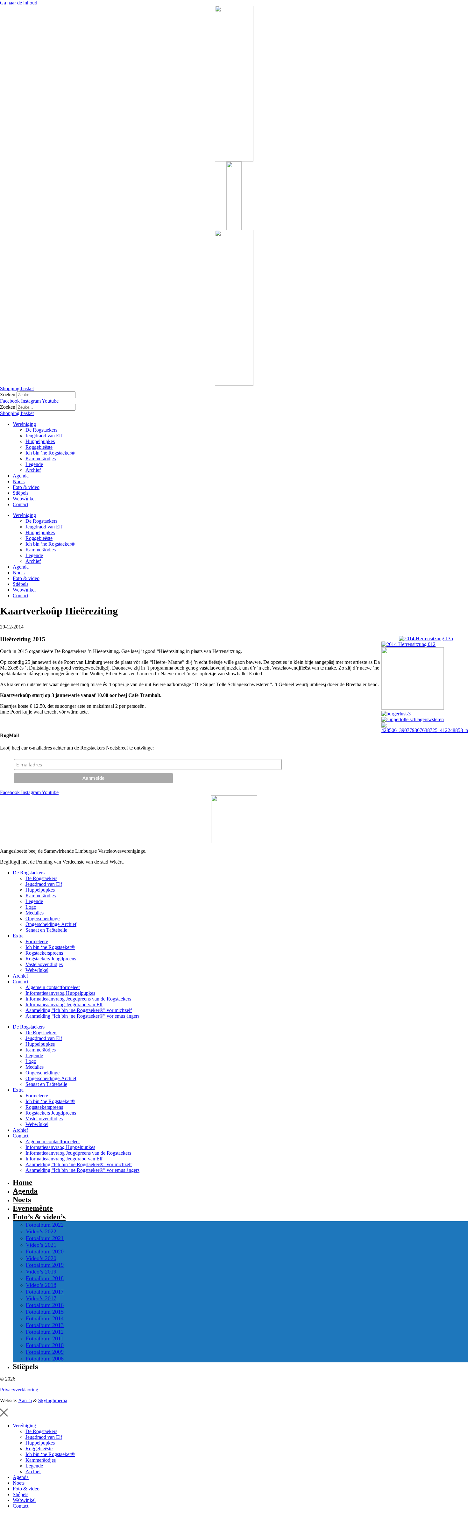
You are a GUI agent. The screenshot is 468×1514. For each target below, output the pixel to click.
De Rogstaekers (41, 430)
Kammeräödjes (40, 458)
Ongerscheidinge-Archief (50, 924)
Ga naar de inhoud (18, 2)
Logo (30, 907)
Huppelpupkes (40, 441)
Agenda (21, 475)
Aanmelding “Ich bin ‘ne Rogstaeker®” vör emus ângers (82, 1016)
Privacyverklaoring (19, 1389)
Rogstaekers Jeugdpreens (50, 958)
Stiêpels (20, 493)
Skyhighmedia (52, 1400)
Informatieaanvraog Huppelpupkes (60, 993)
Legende (34, 464)
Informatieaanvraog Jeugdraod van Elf (64, 1004)
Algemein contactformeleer (52, 987)
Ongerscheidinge (42, 918)
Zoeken (7, 394)
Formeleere (36, 941)
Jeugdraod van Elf (43, 435)
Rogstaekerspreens (44, 953)
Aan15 (25, 1400)
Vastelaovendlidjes (44, 964)
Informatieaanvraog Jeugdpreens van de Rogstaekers (78, 998)
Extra (18, 935)
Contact (20, 504)
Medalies (34, 912)
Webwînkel (24, 498)
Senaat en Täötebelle (46, 930)
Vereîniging (24, 424)
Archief (33, 470)
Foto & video (26, 487)
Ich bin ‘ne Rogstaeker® (50, 453)
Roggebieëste (39, 447)
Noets (19, 481)
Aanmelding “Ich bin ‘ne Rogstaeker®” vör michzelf (78, 1010)
